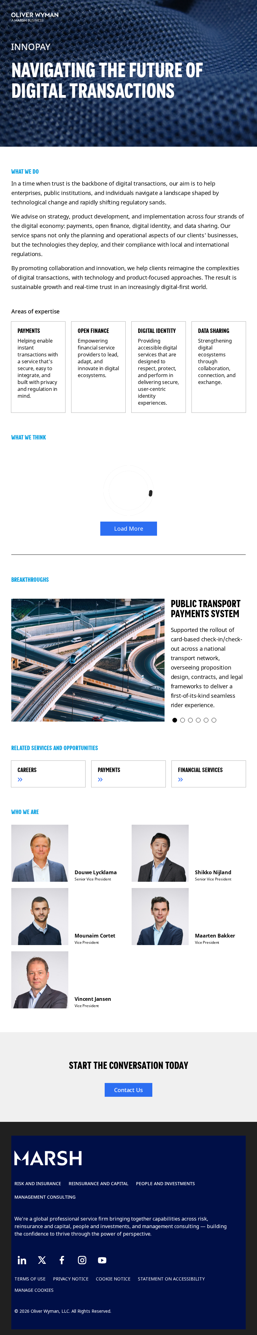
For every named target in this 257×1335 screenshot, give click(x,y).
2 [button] (183, 720)
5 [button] (206, 720)
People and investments (165, 1183)
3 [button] (190, 720)
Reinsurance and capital (98, 1183)
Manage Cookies (34, 1290)
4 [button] (198, 720)
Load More (128, 528)
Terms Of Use (29, 1279)
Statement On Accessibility (171, 1279)
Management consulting (45, 1197)
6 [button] (214, 720)
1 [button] (175, 720)
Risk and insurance (37, 1183)
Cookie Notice (113, 1279)
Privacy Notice (70, 1279)
